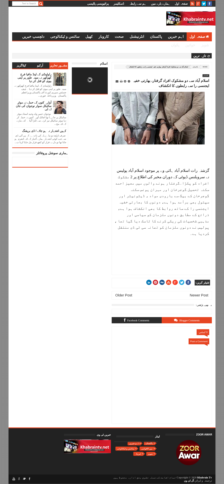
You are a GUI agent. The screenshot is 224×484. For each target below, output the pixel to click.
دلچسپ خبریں (33, 36)
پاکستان (156, 36)
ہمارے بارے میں (160, 3)
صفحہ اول (181, 3)
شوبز (205, 45)
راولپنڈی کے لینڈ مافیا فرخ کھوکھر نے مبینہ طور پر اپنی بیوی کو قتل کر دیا (34, 78)
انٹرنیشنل (137, 36)
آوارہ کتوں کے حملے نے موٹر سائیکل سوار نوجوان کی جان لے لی (33, 106)
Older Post (123, 295)
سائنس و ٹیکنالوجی (65, 36)
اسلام (104, 63)
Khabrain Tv (204, 477)
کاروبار (104, 36)
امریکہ (138, 454)
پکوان (175, 45)
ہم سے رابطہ (137, 3)
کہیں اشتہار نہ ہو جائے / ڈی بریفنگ (44, 130)
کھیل (89, 36)
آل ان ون (189, 480)
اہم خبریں (176, 36)
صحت (119, 36)
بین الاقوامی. (147, 448)
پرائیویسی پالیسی (98, 3)
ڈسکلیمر (119, 3)
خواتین (190, 45)
